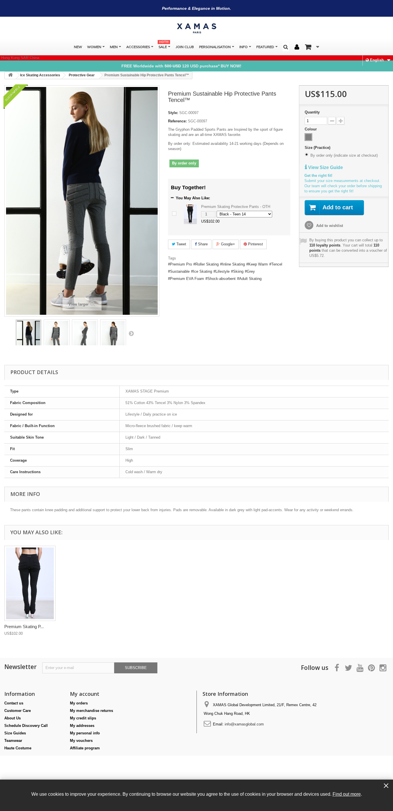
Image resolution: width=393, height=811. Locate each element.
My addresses (82, 725)
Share (202, 244)
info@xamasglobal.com (244, 724)
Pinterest (255, 244)
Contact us (13, 703)
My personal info (85, 733)
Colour (311, 129)
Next (131, 333)
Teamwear (13, 740)
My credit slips (83, 718)
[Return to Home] (10, 75)
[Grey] (308, 137)
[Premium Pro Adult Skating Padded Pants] (28, 338)
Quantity (312, 112)
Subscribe (136, 668)
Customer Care (17, 710)
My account (84, 693)
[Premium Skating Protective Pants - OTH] (190, 214)
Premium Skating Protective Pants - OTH (235, 206)
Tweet (180, 244)
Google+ (227, 244)
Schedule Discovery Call (26, 725)
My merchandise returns (91, 710)
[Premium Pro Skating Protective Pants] (30, 583)
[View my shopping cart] (312, 47)
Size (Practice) (318, 147)
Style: (173, 113)
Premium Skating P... (24, 626)
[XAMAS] (196, 28)
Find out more (347, 794)
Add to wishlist (329, 225)
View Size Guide (325, 167)
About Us (12, 718)
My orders (79, 703)
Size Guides (15, 733)
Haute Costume (17, 748)
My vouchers (81, 740)
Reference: (177, 121)
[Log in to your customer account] (297, 47)
